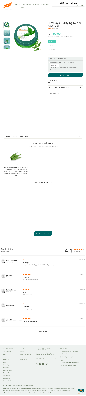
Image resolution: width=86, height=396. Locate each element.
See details (53, 69)
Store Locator (45, 4)
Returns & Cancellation (25, 354)
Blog (4, 354)
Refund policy (6, 378)
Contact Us (6, 359)
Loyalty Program (7, 370)
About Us (17, 4)
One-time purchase (58, 58)
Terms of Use (23, 357)
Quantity (51, 50)
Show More (43, 331)
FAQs (4, 362)
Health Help (6, 365)
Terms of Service (7, 380)
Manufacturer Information (17, 136)
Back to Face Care (44, 233)
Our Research (27, 4)
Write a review (5, 251)
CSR (16, 7)
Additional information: (59, 87)
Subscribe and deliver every (63, 62)
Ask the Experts (7, 351)
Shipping (60, 36)
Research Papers (7, 372)
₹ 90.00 (50, 112)
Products (36, 4)
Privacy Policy (23, 359)
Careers (22, 7)
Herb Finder (6, 367)
